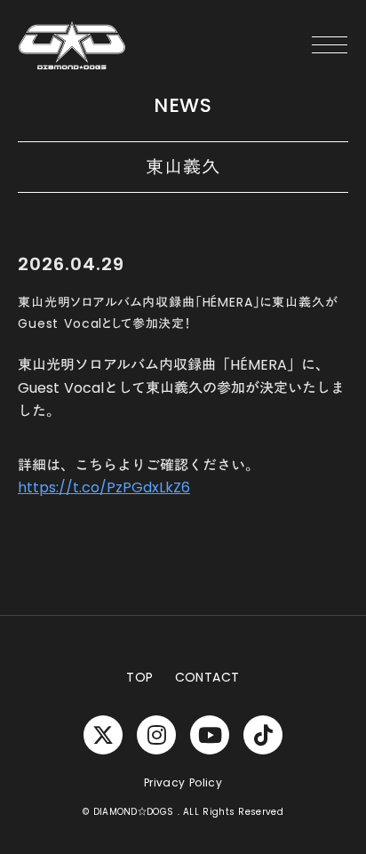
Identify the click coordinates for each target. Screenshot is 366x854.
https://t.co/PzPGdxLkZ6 (104, 487)
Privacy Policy (183, 783)
